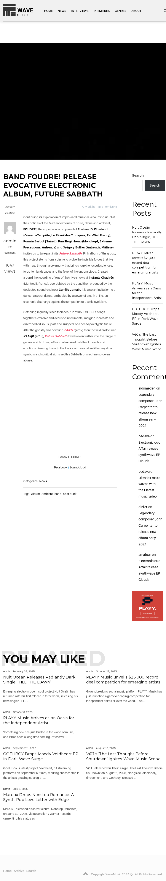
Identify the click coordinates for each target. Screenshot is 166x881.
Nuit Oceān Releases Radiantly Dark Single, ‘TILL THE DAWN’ (39, 680)
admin (9, 241)
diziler (143, 507)
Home (48, 11)
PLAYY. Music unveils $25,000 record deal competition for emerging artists (145, 262)
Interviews (80, 11)
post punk (70, 494)
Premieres (102, 11)
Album (35, 494)
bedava (144, 436)
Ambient (47, 494)
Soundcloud (78, 467)
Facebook (60, 467)
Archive (19, 871)
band (57, 494)
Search (138, 175)
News (62, 11)
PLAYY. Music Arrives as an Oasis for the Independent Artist (38, 720)
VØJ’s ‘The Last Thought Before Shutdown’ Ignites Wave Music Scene (123, 756)
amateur (145, 555)
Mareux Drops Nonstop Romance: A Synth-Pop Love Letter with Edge (38, 797)
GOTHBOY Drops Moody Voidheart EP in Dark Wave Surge (40, 756)
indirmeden (147, 388)
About (136, 11)
